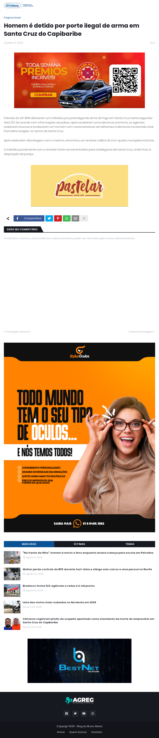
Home (61, 732)
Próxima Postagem (141, 332)
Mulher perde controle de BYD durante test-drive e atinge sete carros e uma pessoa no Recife (87, 569)
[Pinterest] (58, 218)
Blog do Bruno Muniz (89, 726)
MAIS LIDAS (29, 544)
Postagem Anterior (18, 332)
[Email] (75, 218)
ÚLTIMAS (79, 544)
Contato (96, 732)
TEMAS (129, 544)
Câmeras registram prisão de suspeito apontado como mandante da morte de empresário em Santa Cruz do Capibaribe (88, 620)
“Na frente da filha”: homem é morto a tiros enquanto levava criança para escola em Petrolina (88, 553)
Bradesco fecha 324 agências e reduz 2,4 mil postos (59, 586)
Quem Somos (78, 732)
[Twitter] (49, 218)
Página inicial (12, 17)
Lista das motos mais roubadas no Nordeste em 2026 (59, 602)
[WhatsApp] (67, 218)
